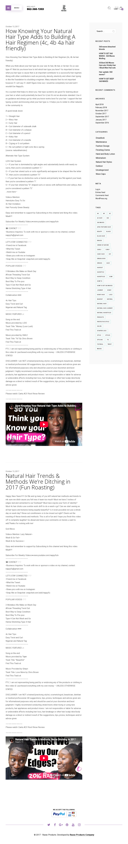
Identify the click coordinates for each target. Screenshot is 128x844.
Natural (110, 299)
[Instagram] (79, 825)
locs (110, 294)
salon (99, 326)
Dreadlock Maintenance (101, 140)
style (99, 335)
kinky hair (101, 294)
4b (104, 213)
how (110, 276)
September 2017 (102, 117)
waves (99, 348)
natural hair (101, 303)
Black (108, 231)
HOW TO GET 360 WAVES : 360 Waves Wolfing (107, 55)
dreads (99, 263)
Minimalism (101, 158)
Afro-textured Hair (104, 227)
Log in (98, 189)
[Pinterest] (67, 825)
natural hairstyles (104, 312)
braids (99, 240)
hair (108, 263)
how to (99, 281)
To (108, 339)
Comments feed (102, 195)
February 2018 (101, 107)
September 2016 (102, 123)
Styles (107, 335)
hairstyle (100, 272)
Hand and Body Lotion (105, 154)
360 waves (100, 222)
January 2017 (101, 120)
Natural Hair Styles (104, 162)
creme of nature (103, 245)
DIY (110, 254)
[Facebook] (55, 825)
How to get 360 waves (104, 285)
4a (98, 213)
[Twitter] (49, 825)
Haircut (100, 267)
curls (99, 249)
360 (108, 218)
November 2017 (102, 111)
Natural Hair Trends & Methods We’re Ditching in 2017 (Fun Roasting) (38, 481)
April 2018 (100, 104)
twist (110, 344)
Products (100, 317)
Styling (100, 339)
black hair (101, 236)
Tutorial (100, 344)
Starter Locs (101, 330)
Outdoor (99, 166)
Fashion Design (102, 146)
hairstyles (101, 276)
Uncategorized (102, 170)
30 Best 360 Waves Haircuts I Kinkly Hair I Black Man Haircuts (107, 65)
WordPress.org (101, 198)
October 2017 (101, 114)
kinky (109, 290)
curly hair (100, 254)
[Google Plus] (61, 825)
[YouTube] (73, 825)
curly (108, 249)
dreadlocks (101, 258)
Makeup (100, 299)
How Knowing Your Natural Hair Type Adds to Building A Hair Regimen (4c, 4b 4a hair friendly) (40, 39)
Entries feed (100, 192)
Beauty (99, 231)
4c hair (99, 218)
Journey (100, 290)
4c (110, 213)
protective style (103, 321)
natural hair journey (105, 308)
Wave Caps (101, 174)
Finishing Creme (103, 150)
